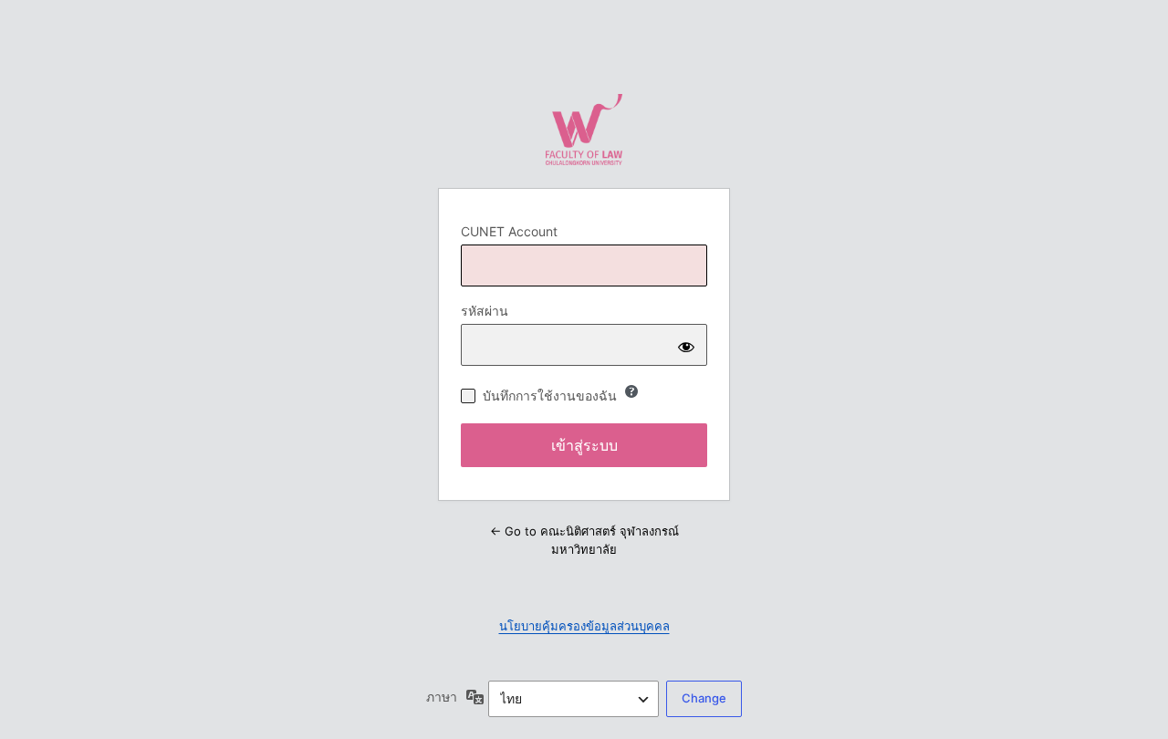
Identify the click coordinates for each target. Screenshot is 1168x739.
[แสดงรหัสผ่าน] (686, 345)
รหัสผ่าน (484, 310)
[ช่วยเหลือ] (631, 391)
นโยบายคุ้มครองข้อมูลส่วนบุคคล (584, 626)
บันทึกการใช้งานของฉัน (550, 395)
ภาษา (441, 696)
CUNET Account (509, 231)
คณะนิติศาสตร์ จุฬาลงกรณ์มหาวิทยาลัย (584, 129)
